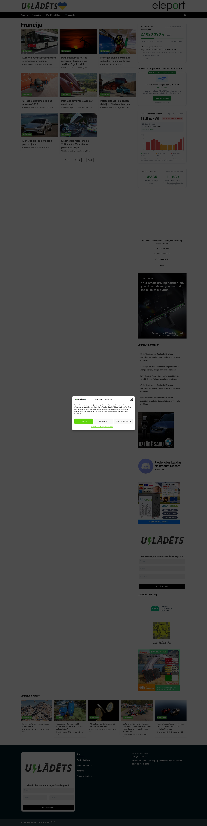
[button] (131, 399)
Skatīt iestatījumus (123, 421)
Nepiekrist (103, 421)
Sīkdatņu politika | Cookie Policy (102, 427)
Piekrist (84, 421)
